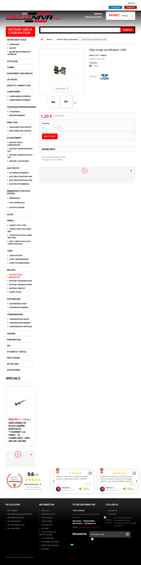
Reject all (130, 7)
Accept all (115, 7)
